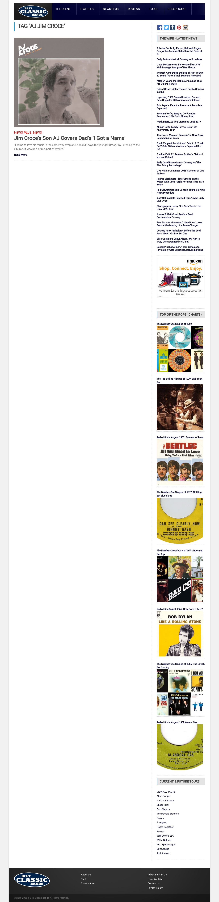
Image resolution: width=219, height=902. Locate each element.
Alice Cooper (164, 796)
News (37, 132)
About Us (86, 874)
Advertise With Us (157, 874)
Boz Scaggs (163, 848)
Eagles (160, 818)
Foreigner (162, 822)
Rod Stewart (163, 853)
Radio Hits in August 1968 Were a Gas (177, 722)
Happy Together (165, 827)
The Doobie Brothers (168, 813)
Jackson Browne (165, 800)
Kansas (160, 831)
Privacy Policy (155, 887)
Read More (20, 155)
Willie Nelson (164, 840)
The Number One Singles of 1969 (174, 323)
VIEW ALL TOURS (166, 791)
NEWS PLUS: (23, 132)
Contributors (87, 883)
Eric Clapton (163, 809)
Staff (83, 879)
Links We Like (155, 879)
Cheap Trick (163, 804)
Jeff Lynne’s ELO (165, 835)
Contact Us (154, 883)
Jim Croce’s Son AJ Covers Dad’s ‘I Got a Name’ (70, 138)
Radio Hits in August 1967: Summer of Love (180, 437)
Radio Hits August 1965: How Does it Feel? (180, 609)
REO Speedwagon (166, 844)
